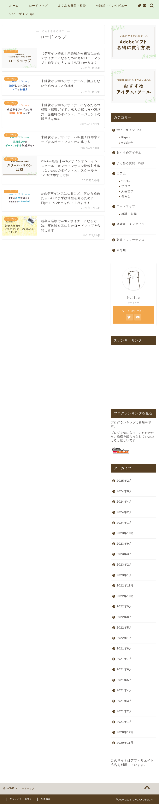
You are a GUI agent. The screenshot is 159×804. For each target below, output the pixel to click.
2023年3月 (124, 554)
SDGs (125, 181)
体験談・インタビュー (111, 5)
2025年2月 (124, 480)
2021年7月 (124, 658)
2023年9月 (124, 543)
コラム (121, 173)
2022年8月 (124, 617)
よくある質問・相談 (72, 5)
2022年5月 (124, 627)
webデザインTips (22, 14)
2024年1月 (124, 522)
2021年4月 (124, 690)
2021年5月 (124, 680)
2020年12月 (125, 732)
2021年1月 (124, 721)
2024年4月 (124, 501)
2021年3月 (124, 700)
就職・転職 (129, 213)
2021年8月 (124, 648)
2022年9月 (124, 606)
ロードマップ (38, 5)
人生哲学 (127, 191)
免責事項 (46, 799)
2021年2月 (124, 711)
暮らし (126, 196)
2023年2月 (124, 564)
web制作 (127, 142)
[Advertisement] (133, 374)
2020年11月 (125, 742)
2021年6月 (124, 669)
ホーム (14, 5)
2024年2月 (124, 512)
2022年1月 (124, 638)
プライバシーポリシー (22, 799)
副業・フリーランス (131, 239)
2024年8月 (124, 491)
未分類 (121, 250)
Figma (126, 137)
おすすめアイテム (129, 152)
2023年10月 (125, 533)
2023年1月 (124, 575)
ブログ (126, 186)
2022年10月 (125, 596)
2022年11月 (125, 585)
